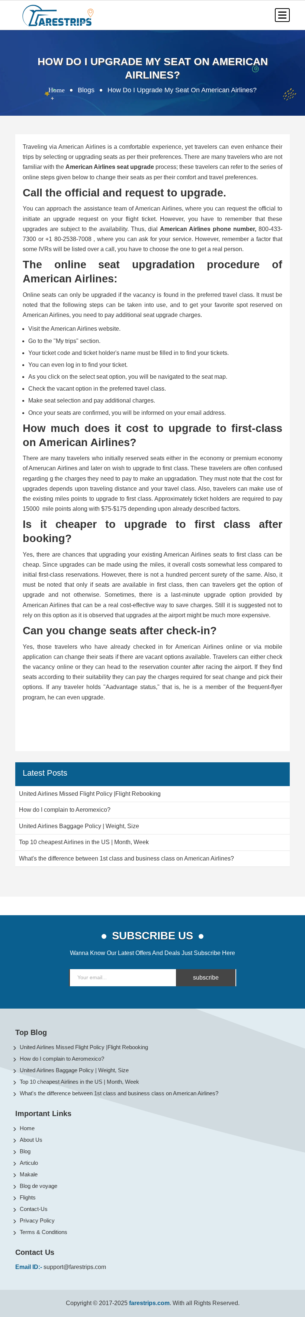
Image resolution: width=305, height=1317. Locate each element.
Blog (25, 1151)
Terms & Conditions (43, 1232)
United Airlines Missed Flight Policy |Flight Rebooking (84, 1047)
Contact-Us (34, 1209)
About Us (31, 1140)
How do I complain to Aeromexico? (62, 1058)
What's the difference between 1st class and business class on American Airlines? (119, 1093)
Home (56, 90)
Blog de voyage (38, 1186)
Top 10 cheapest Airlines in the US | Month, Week (79, 1082)
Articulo (29, 1163)
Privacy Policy (37, 1220)
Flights (28, 1197)
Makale (29, 1174)
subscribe (206, 977)
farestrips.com (149, 1303)
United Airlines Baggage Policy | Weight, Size (74, 1070)
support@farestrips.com (75, 1267)
